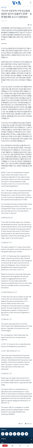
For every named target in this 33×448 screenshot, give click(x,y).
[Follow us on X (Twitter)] (6, 434)
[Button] (30, 25)
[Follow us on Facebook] (2, 434)
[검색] (28, 446)
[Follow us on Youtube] (10, 434)
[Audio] (20, 446)
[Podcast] (22, 434)
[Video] (12, 446)
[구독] (26, 434)
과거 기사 (3, 7)
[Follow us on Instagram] (14, 434)
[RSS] (18, 434)
